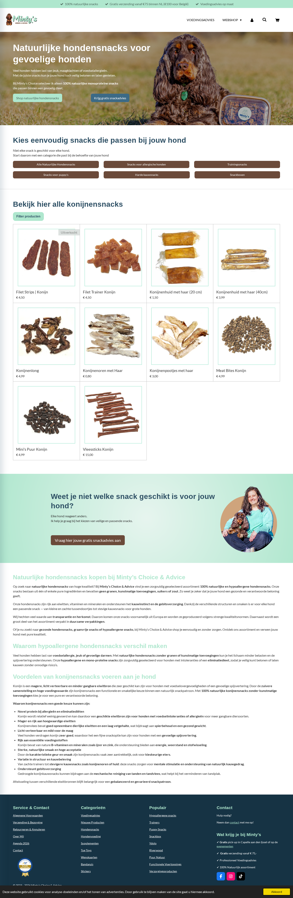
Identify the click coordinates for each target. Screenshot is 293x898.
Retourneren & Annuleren (29, 829)
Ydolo (152, 843)
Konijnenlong (27, 370)
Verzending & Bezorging (27, 822)
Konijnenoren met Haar (103, 370)
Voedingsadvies (90, 815)
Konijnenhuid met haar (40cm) (242, 292)
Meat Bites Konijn (231, 370)
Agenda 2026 (21, 843)
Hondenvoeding (91, 836)
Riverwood (156, 850)
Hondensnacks (90, 829)
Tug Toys (86, 850)
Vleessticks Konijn (98, 449)
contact (234, 822)
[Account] (252, 20)
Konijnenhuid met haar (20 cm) (176, 292)
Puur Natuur (157, 857)
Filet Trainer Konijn (99, 292)
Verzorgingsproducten (163, 871)
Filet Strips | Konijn (32, 292)
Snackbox (155, 836)
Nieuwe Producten (92, 822)
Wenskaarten (89, 857)
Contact (18, 850)
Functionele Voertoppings (165, 864)
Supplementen (90, 843)
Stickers (86, 871)
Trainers (154, 822)
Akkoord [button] (276, 891)
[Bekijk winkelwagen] (277, 20)
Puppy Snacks (157, 829)
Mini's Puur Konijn (31, 449)
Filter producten (28, 216)
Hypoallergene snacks (162, 815)
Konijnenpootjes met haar (171, 370)
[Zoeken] (264, 19)
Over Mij (18, 836)
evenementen (225, 846)
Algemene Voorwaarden (28, 815)
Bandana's (87, 864)
